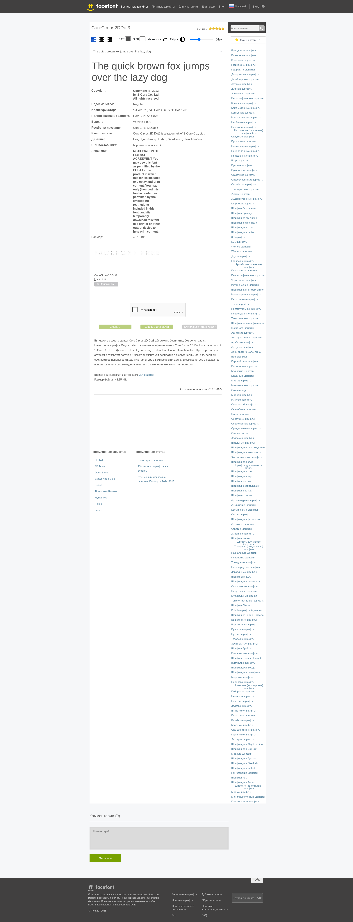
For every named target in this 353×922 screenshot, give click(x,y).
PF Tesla (100, 466)
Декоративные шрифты (245, 74)
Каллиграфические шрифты (248, 275)
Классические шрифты (245, 801)
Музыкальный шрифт (244, 595)
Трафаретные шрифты (245, 189)
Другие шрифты (240, 256)
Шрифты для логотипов (245, 581)
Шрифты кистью (241, 481)
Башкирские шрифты (244, 619)
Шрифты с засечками (244, 222)
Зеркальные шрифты (244, 572)
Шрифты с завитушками (245, 485)
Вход (256, 6)
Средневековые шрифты (246, 428)
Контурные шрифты (243, 112)
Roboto (99, 485)
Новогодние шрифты (150, 460)
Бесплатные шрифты (134, 6)
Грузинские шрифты (243, 734)
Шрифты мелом (241, 538)
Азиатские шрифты (242, 332)
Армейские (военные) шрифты (249, 265)
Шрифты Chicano (241, 605)
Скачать (115, 326)
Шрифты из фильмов (244, 218)
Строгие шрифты (241, 529)
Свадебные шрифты (243, 409)
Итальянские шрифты (244, 653)
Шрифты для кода (242, 462)
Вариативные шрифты (244, 624)
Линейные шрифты (242, 533)
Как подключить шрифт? (199, 326)
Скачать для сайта (157, 326)
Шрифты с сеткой (241, 490)
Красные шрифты (242, 725)
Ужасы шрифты (240, 194)
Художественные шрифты (247, 198)
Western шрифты (241, 251)
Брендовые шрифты (243, 50)
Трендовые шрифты (243, 562)
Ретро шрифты (240, 160)
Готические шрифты (243, 64)
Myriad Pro (101, 497)
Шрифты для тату (242, 227)
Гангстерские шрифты (244, 772)
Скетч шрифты (240, 414)
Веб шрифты (239, 356)
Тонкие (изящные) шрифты (247, 600)
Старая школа (239, 433)
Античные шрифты (242, 524)
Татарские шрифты (242, 639)
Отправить (105, 858)
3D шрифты (146, 374)
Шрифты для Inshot (243, 768)
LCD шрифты (239, 241)
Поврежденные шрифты (246, 313)
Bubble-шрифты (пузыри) (246, 610)
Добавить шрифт (212, 894)
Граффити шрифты (243, 69)
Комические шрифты (243, 103)
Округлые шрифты (242, 136)
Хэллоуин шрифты (242, 438)
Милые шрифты (241, 792)
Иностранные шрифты (244, 299)
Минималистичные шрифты (248, 796)
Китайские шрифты (242, 720)
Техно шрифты (240, 304)
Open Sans (101, 472)
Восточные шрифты (243, 60)
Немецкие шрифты (242, 696)
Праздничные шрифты (244, 155)
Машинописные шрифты (246, 117)
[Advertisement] (158, 422)
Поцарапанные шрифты (246, 151)
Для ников (208, 6)
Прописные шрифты (243, 141)
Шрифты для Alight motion (247, 744)
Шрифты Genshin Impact (246, 658)
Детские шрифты (241, 84)
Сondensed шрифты (243, 404)
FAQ (204, 915)
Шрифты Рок (239, 777)
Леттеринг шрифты (242, 739)
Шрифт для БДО (241, 576)
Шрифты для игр (241, 476)
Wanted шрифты (241, 246)
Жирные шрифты (241, 88)
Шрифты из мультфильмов (247, 323)
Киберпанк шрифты (243, 691)
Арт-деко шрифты (242, 347)
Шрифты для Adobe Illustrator (249, 543)
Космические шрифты (244, 509)
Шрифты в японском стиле (247, 289)
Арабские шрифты (242, 342)
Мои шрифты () (250, 40)
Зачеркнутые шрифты (244, 643)
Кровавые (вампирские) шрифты (248, 686)
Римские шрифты (241, 399)
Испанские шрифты (243, 557)
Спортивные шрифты (244, 591)
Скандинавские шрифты (246, 729)
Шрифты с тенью (241, 495)
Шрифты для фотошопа (245, 519)
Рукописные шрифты (244, 170)
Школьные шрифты (243, 442)
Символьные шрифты (244, 586)
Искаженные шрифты (244, 366)
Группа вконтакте (243, 898)
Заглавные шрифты (243, 93)
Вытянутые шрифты (243, 662)
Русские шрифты (241, 165)
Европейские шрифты (244, 361)
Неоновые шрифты (242, 682)
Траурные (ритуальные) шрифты (248, 548)
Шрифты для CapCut (243, 749)
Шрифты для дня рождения (248, 447)
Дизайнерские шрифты (245, 79)
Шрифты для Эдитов (243, 758)
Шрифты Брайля (241, 648)
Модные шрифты (241, 753)
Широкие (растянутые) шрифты (248, 787)
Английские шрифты (243, 505)
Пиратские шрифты (243, 715)
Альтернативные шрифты (246, 337)
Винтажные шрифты (243, 55)
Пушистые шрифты (242, 629)
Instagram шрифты (242, 328)
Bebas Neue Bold (105, 478)
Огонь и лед (238, 390)
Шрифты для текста (243, 471)
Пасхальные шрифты (244, 552)
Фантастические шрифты (246, 457)
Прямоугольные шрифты (246, 308)
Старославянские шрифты (247, 179)
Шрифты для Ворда (243, 667)
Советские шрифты (243, 418)
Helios (98, 503)
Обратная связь (211, 900)
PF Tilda (99, 460)
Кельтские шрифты (242, 371)
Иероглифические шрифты (247, 98)
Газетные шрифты (242, 701)
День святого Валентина (246, 352)
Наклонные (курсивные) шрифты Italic (248, 132)
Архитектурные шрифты (245, 500)
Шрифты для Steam (243, 782)
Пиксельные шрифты (244, 270)
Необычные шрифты (243, 122)
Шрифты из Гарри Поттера (247, 615)
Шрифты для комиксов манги (248, 466)
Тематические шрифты (245, 318)
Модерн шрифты (241, 395)
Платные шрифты (163, 6)
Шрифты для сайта (242, 232)
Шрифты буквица (241, 213)
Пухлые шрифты (241, 634)
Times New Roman (106, 491)
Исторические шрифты (245, 285)
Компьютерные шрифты (246, 108)
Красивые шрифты (242, 375)
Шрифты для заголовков (246, 452)
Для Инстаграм (188, 6)
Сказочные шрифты (243, 175)
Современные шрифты (245, 423)
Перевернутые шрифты (245, 567)
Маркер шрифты (241, 380)
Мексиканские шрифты (245, 385)
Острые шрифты (241, 514)
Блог (222, 6)
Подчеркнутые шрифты (245, 146)
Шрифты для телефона (245, 672)
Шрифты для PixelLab (244, 763)
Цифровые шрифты (243, 203)
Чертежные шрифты (243, 280)
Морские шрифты (242, 677)
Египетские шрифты (243, 710)
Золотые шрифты (241, 706)
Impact (99, 510)
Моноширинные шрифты (246, 294)
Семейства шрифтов (243, 184)
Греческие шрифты (242, 261)
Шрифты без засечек (243, 208)
